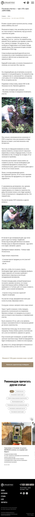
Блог (9, 16)
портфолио (4, 493)
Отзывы (3, 496)
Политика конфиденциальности (7, 512)
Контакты (4, 502)
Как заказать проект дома (17, 411)
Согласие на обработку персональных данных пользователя (9, 514)
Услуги (3, 490)
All (11, 391)
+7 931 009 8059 (27, 484)
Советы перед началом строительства (17, 398)
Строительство (19, 391)
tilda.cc (32, 515)
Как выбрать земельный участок (17, 408)
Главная (4, 16)
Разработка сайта (30, 513)
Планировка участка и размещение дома (17, 405)
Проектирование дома (17, 401)
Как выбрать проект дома (17, 394)
